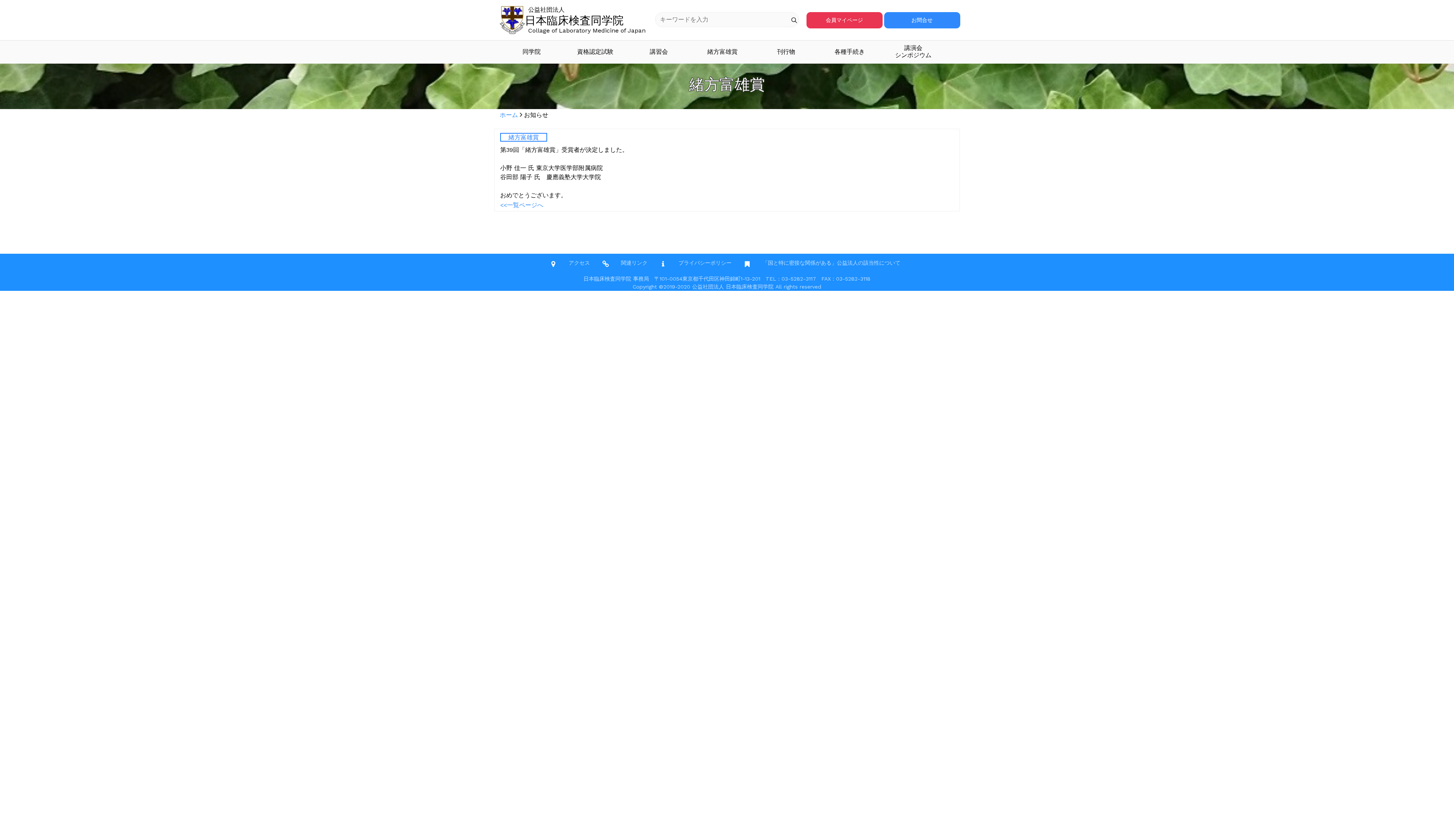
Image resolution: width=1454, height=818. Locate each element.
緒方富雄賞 (722, 51)
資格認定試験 (595, 51)
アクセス (579, 263)
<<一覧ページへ (521, 205)
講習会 (659, 51)
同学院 (532, 51)
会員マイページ (844, 20)
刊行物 (786, 51)
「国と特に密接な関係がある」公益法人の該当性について (831, 263)
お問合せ (922, 20)
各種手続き (850, 51)
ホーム (509, 115)
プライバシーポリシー (705, 263)
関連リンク (634, 263)
